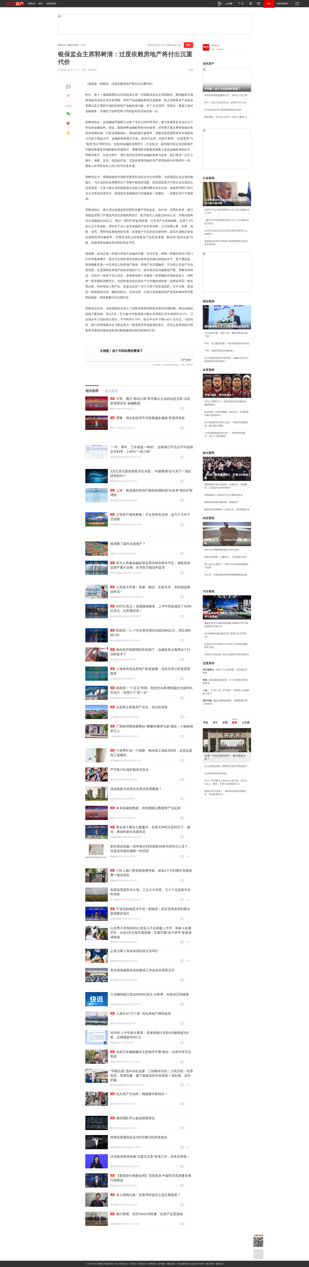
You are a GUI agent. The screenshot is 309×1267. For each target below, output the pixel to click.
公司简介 (133, 1264)
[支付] (251, 3)
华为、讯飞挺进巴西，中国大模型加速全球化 (226, 343)
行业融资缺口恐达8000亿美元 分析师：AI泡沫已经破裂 (149, 994)
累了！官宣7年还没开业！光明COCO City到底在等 (226, 102)
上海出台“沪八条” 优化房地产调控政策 (143, 1013)
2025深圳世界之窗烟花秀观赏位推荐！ (223, 109)
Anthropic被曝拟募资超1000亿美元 (221, 549)
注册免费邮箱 (282, 3)
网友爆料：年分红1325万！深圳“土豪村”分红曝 (226, 117)
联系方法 (142, 1264)
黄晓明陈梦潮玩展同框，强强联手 (221, 502)
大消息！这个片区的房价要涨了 (121, 350)
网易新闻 (215, 45)
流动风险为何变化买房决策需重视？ (136, 789)
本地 (225, 722)
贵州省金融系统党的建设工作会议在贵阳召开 (142, 970)
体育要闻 (208, 369)
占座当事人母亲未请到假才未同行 (134, 951)
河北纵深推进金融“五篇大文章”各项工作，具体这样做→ (150, 1156)
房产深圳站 (186, 359)
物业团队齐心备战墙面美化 (135, 1118)
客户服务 (161, 1264)
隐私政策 (171, 1264)
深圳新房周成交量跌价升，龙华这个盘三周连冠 (226, 95)
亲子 (215, 722)
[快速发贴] (68, 87)
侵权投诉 (219, 1264)
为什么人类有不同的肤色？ (217, 744)
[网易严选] (241, 3)
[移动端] (220, 3)
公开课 (245, 722)
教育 (234, 722)
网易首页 (32, 3)
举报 (191, 70)
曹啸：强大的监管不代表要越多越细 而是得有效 (150, 418)
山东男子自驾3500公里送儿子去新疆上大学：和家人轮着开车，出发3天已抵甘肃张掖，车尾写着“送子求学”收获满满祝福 (151, 932)
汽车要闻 (208, 591)
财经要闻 (208, 301)
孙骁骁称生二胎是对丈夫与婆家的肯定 (223, 495)
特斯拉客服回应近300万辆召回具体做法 (138, 1137)
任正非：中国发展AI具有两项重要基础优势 (225, 574)
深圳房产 (208, 63)
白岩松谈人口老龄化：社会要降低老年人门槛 (226, 736)
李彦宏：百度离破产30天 (216, 758)
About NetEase (120, 1264)
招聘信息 (152, 1264)
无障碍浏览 (51, 3)
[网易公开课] (230, 3)
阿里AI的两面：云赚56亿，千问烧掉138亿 (225, 557)
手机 (205, 722)
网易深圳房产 (73, 45)
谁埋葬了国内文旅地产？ (128, 544)
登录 (269, 3)
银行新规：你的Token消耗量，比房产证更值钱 (149, 1214)
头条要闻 (208, 178)
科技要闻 (208, 518)
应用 (40, 3)
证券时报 (92, 69)
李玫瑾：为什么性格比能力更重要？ (222, 729)
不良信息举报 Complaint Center (190, 1264)
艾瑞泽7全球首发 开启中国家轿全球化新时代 (226, 654)
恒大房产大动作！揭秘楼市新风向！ (142, 1094)
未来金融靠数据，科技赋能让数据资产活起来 (148, 808)
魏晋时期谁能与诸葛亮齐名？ (219, 751)
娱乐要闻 (208, 452)
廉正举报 (210, 1264)
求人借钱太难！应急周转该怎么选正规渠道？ (148, 1195)
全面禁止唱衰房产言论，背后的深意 (142, 707)
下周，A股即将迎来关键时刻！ (219, 350)
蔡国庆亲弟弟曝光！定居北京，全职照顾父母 (226, 509)
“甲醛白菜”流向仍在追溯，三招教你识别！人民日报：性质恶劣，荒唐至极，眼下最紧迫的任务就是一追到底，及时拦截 (151, 1075)
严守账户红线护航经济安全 (129, 769)
